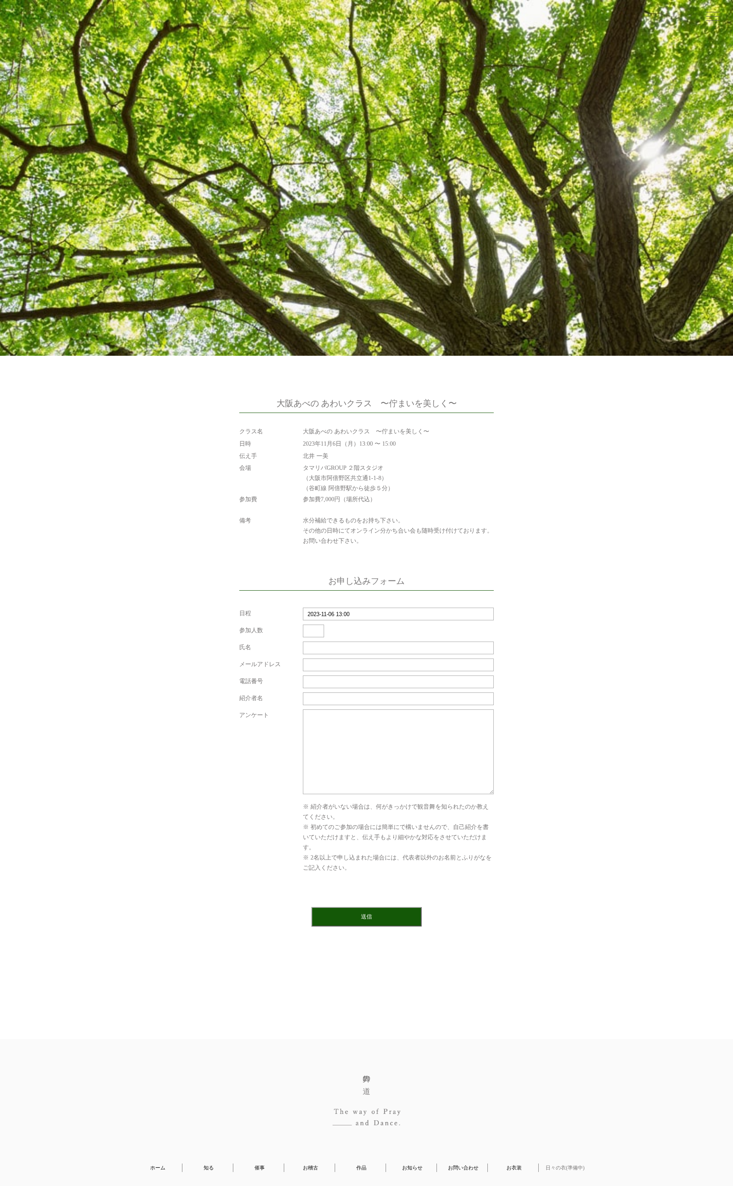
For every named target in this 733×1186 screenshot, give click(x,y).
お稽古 (310, 1168)
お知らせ (412, 1168)
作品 (361, 1168)
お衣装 (514, 1168)
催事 (260, 1168)
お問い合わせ (463, 1168)
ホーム (157, 1168)
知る (209, 1168)
